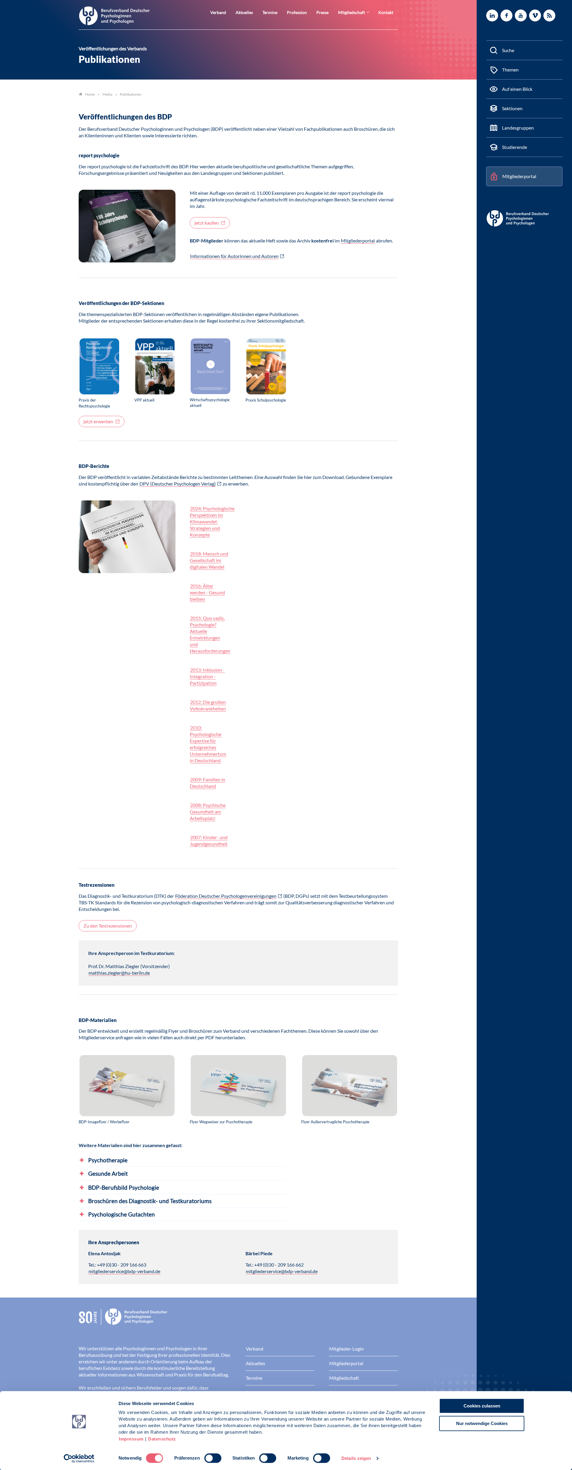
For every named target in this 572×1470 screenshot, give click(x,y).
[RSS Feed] (549, 15)
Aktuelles (244, 12)
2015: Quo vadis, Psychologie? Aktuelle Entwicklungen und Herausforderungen (210, 634)
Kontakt (385, 12)
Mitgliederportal (358, 240)
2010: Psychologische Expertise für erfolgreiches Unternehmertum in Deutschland (208, 744)
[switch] (212, 1458)
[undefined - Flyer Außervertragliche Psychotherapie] (349, 1086)
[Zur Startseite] (114, 15)
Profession (297, 12)
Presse (322, 12)
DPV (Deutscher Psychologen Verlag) (177, 483)
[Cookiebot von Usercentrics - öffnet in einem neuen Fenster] (79, 1458)
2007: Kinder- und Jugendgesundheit (209, 840)
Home (90, 94)
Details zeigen (356, 1458)
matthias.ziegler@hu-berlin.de (119, 973)
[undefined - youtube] (521, 15)
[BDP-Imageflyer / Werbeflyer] (127, 1086)
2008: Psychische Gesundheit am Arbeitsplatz (208, 811)
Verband (218, 12)
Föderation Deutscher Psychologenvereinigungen (225, 896)
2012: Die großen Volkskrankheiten (208, 705)
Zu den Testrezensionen (107, 925)
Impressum (131, 1438)
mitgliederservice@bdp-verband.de (124, 1271)
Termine (269, 12)
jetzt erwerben (98, 421)
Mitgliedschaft (351, 12)
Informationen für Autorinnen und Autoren (234, 256)
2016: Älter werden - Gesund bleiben (207, 592)
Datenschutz (162, 1438)
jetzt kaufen (207, 222)
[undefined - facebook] (506, 15)
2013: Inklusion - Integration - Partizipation (207, 676)
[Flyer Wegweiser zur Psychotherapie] (238, 1086)
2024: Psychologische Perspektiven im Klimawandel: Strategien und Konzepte (212, 521)
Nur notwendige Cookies (482, 1423)
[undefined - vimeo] (535, 15)
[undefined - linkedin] (492, 15)
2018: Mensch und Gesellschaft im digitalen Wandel (209, 560)
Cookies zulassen (482, 1405)
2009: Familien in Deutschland (207, 783)
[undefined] (99, 367)
